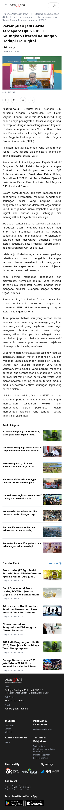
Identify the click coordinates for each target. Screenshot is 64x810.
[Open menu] (5, 5)
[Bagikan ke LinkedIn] (23, 100)
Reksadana (9, 725)
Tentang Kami (39, 746)
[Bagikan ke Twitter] (14, 100)
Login (53, 5)
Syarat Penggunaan (41, 754)
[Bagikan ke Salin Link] (32, 100)
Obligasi (8, 732)
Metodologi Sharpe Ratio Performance (44, 750)
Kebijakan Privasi (40, 758)
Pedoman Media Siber (42, 729)
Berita (7, 742)
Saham (8, 728)
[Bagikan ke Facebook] (5, 100)
